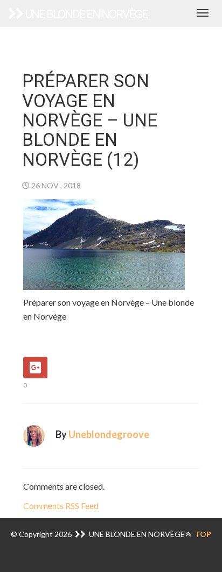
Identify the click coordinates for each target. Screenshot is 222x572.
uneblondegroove (108, 434)
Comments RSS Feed (61, 505)
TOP (202, 534)
